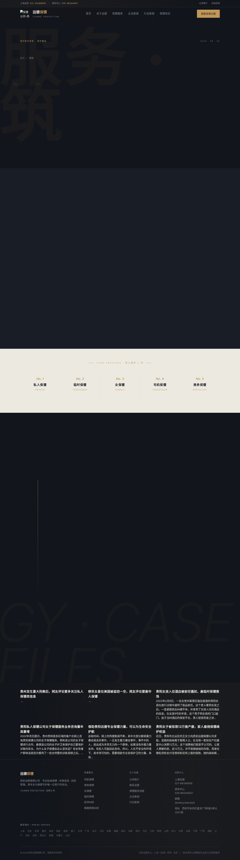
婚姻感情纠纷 (91, 807)
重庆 (44, 831)
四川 (173, 831)
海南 (130, 831)
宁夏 (195, 831)
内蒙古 (59, 835)
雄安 (58, 831)
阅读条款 (54, 154)
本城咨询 (31, 154)
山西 (166, 831)
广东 (87, 831)
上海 (22, 831)
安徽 (109, 831)
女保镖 (88, 790)
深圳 (51, 831)
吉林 (35, 835)
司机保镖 (89, 779)
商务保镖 (89, 784)
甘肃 (181, 831)
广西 (202, 831)
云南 (188, 831)
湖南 (209, 831)
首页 (88, 13)
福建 (116, 831)
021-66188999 (183, 783)
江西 (152, 831)
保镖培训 (165, 13)
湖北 (123, 831)
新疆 (51, 835)
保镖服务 (117, 13)
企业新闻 (133, 13)
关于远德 (101, 13)
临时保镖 (89, 796)
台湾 (80, 831)
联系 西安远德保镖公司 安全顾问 (86, 664)
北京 (29, 831)
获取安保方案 (208, 13)
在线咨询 (215, 3)
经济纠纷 (89, 802)
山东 (68, 835)
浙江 (94, 831)
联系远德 (134, 784)
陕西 (159, 831)
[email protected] (185, 802)
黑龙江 (43, 835)
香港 (65, 831)
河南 (27, 835)
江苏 (101, 831)
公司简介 (203, 3)
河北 (145, 831)
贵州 (137, 831)
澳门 (73, 831)
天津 (37, 831)
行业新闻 (149, 13)
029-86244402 (184, 792)
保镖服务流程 (136, 790)
